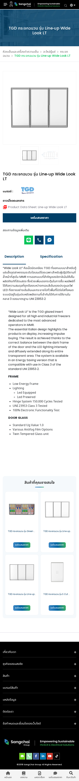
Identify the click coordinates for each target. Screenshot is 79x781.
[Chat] (49, 238)
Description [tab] (14, 256)
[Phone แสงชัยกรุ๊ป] (29, 756)
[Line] (28, 238)
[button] (71, 6)
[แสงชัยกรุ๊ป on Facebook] (36, 756)
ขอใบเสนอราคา (39, 218)
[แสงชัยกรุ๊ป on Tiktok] (57, 756)
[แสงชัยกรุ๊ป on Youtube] (50, 756)
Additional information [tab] (51, 256)
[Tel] (39, 238)
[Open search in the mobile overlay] (65, 5)
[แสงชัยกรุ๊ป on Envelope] (22, 756)
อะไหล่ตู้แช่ (49, 52)
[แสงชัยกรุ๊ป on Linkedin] (43, 756)
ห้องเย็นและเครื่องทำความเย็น (21, 52)
